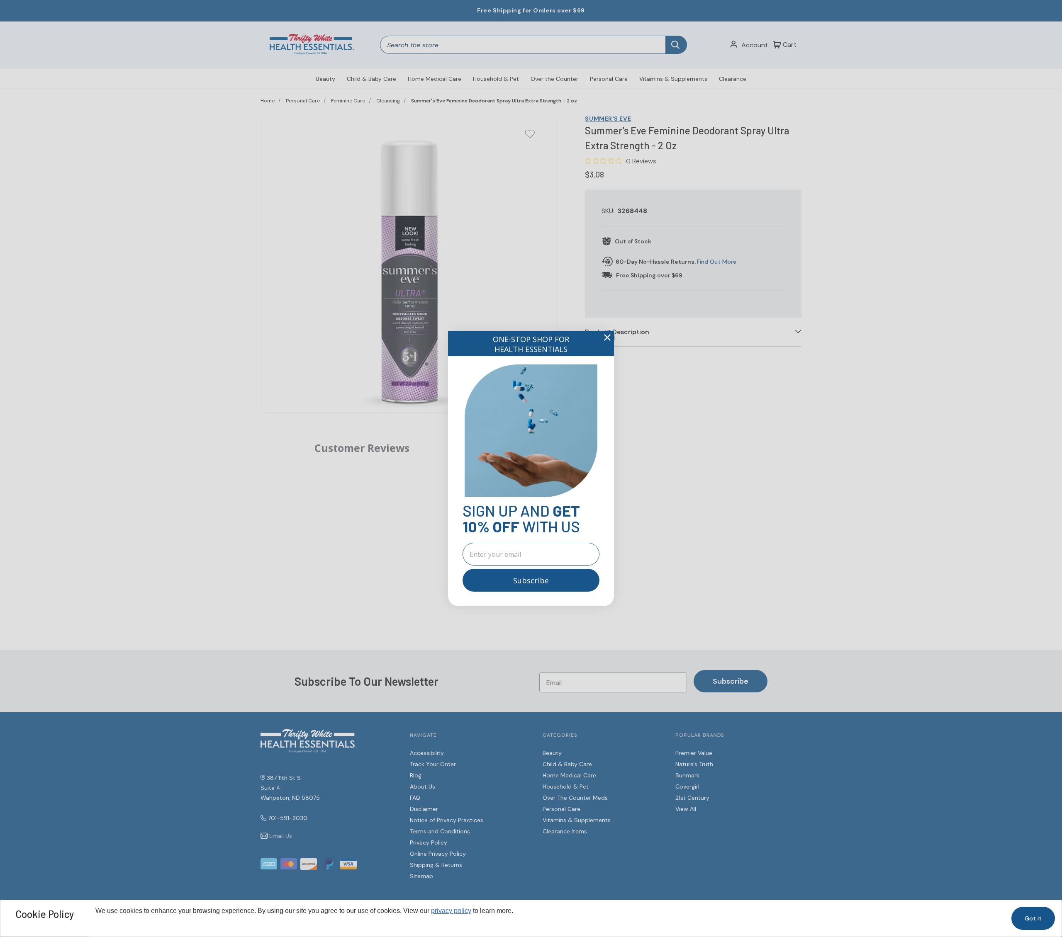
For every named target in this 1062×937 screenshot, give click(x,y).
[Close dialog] (607, 337)
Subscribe (531, 580)
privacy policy (451, 910)
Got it (1033, 918)
